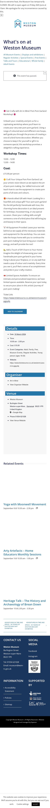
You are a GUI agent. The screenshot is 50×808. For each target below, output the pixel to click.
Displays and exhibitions (32, 54)
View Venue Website (17, 420)
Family (31, 349)
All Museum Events (11, 54)
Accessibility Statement (10, 689)
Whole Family (37, 61)
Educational (24, 61)
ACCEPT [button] (35, 804)
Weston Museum (16, 399)
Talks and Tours (10, 61)
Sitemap (8, 704)
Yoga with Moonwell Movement (24, 504)
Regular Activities (10, 57)
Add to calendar (15, 311)
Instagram (32, 656)
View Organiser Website (19, 384)
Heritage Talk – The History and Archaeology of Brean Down (24, 602)
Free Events (40, 57)
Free (36, 349)
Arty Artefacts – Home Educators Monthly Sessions (22, 552)
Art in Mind (14, 380)
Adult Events (8, 64)
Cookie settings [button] (23, 804)
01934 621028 (13, 662)
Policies (8, 697)
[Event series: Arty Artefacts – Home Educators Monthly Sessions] (37, 558)
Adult (26, 349)
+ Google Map (17, 412)
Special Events (26, 57)
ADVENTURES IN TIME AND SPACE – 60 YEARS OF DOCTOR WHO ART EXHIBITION (14, 625)
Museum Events (16, 352)
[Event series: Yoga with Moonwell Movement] (37, 508)
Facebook (32, 651)
